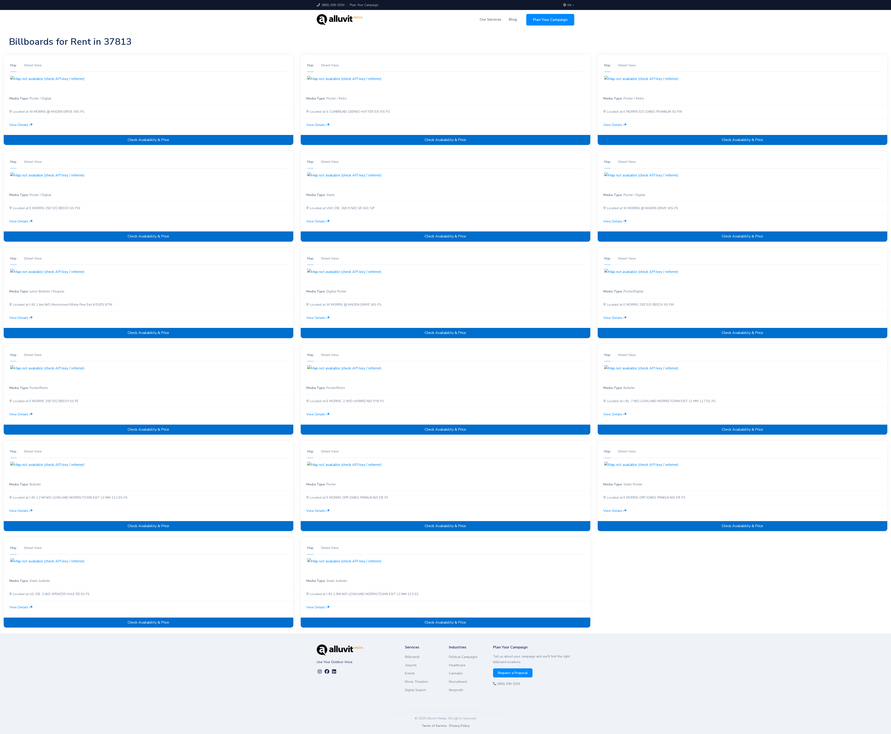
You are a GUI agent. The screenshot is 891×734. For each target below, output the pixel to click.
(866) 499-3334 (333, 5)
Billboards (412, 657)
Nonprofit (456, 690)
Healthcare (457, 665)
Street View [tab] (33, 65)
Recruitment (458, 682)
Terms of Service (434, 726)
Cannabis (456, 673)
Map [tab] (13, 65)
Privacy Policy (459, 726)
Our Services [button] (490, 19)
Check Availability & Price (148, 139)
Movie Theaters (416, 682)
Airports (411, 665)
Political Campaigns (463, 657)
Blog (513, 19)
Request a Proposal (513, 673)
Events (410, 673)
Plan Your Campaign (364, 5)
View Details (19, 125)
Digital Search (415, 690)
